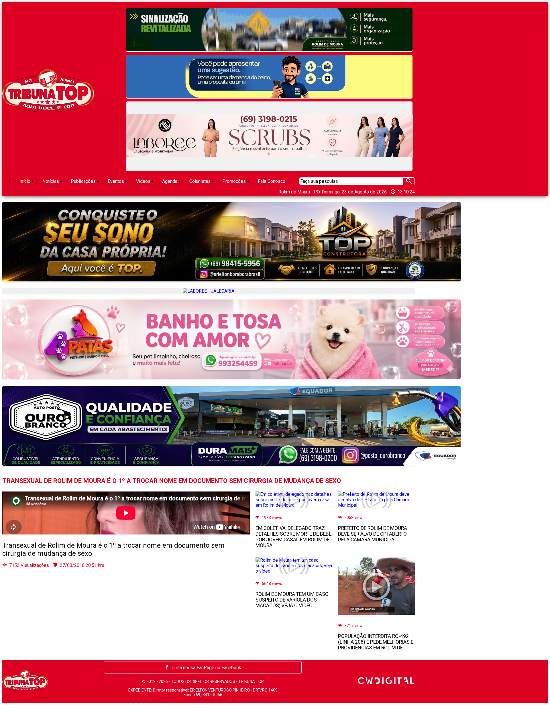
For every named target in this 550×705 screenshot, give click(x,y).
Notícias (50, 181)
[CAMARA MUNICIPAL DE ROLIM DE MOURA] (269, 77)
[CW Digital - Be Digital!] (386, 682)
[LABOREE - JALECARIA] (208, 291)
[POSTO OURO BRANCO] (208, 426)
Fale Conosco (271, 181)
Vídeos (143, 181)
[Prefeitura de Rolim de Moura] (269, 30)
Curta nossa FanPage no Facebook (206, 667)
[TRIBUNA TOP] (48, 110)
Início (24, 181)
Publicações (83, 181)
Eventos (116, 181)
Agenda (169, 181)
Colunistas (200, 181)
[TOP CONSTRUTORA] (208, 242)
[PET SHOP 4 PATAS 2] (208, 339)
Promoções (234, 181)
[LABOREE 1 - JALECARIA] (269, 136)
